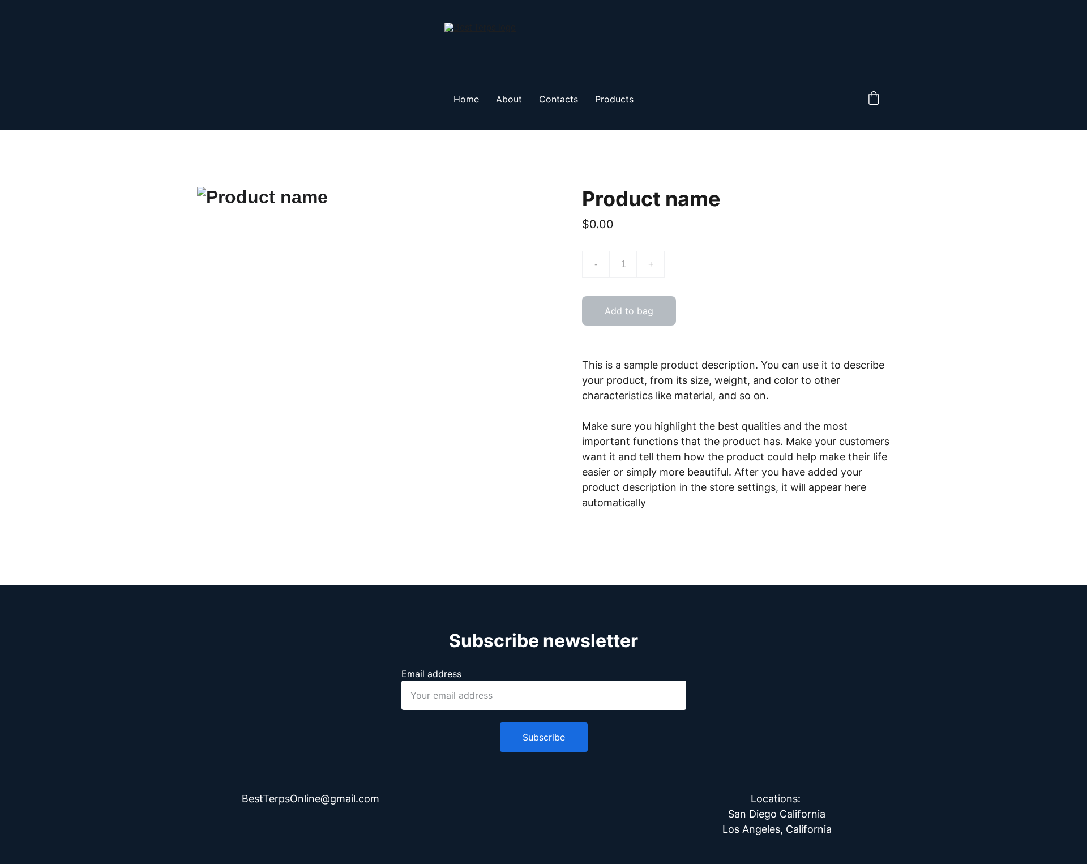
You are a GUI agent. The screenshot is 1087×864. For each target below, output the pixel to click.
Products (614, 99)
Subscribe (544, 737)
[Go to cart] (873, 99)
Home (466, 99)
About (509, 99)
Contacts (558, 99)
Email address (431, 673)
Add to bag (629, 310)
